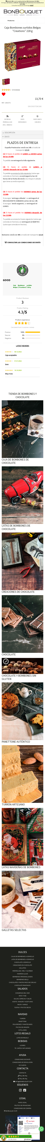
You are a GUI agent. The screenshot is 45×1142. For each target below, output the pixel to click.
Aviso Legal (22, 1102)
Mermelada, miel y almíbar (22, 971)
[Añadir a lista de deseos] (22, 94)
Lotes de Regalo (22, 1038)
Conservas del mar (22, 993)
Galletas (22, 968)
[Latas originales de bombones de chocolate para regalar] (22, 495)
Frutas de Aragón (22, 1027)
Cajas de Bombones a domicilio (22, 956)
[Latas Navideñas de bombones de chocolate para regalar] (22, 837)
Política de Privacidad (22, 1105)
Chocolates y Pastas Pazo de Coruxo (22, 982)
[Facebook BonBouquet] (20, 1090)
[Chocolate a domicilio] (22, 624)
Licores (22, 1045)
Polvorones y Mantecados (22, 1024)
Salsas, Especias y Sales (22, 999)
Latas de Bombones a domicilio (22, 959)
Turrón (22, 1018)
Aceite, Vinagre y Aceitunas (22, 1001)
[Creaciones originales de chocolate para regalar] (22, 561)
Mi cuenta (22, 1065)
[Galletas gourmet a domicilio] (22, 899)
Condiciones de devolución (22, 1062)
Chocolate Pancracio (22, 985)
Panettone (22, 1021)
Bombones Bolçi (22, 979)
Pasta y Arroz (22, 1004)
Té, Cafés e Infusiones (23, 1048)
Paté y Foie (22, 996)
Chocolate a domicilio (22, 962)
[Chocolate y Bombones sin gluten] (22, 666)
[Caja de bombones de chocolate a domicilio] (22, 429)
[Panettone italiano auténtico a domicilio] (22, 711)
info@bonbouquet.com (23, 1081)
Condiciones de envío (22, 1059)
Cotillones (22, 1030)
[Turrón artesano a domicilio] (22, 774)
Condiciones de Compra (22, 1108)
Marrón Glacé (22, 974)
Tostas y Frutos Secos (22, 1007)
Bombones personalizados (23, 977)
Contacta (22, 1073)
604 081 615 (23, 1076)
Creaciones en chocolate (22, 965)
